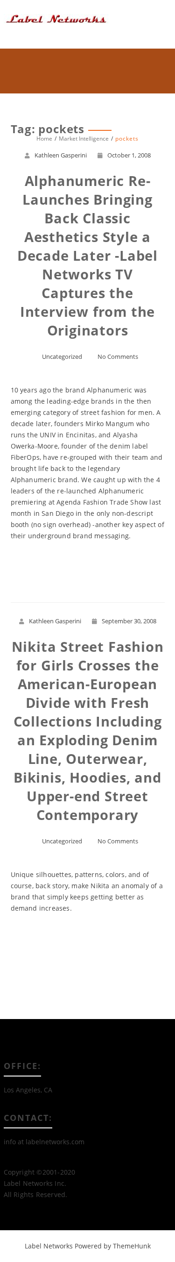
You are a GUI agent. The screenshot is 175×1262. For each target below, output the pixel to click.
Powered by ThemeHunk (113, 1245)
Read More (87, 569)
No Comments (118, 356)
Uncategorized (62, 356)
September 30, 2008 (129, 621)
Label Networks (49, 1245)
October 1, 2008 (129, 155)
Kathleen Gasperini (61, 155)
